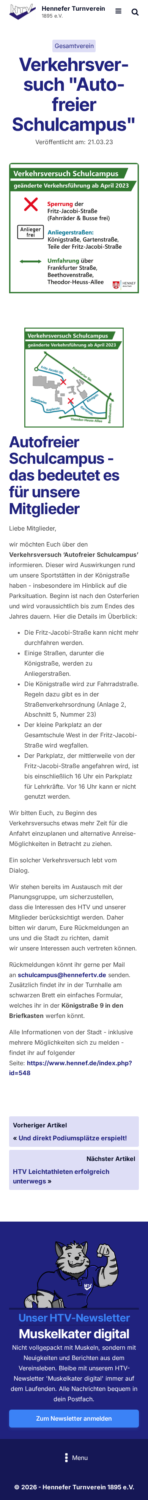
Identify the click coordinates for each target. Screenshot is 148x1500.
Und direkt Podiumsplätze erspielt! (73, 1138)
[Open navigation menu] (118, 12)
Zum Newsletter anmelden (74, 1418)
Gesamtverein (74, 46)
